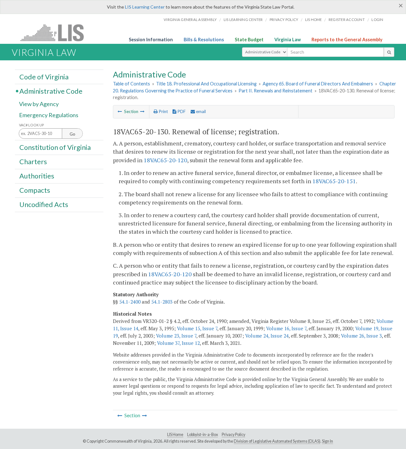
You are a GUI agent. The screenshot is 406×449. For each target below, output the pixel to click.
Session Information (151, 39)
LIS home (313, 19)
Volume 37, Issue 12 (178, 343)
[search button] (389, 52)
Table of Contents (131, 83)
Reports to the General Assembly (347, 39)
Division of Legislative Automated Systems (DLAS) (277, 441)
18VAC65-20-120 (165, 160)
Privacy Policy (284, 19)
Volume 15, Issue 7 (197, 328)
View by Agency (39, 103)
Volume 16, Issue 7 (286, 328)
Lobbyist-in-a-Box (202, 434)
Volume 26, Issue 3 (361, 335)
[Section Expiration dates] (120, 111)
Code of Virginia (44, 76)
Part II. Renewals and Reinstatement (275, 90)
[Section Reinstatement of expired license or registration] (142, 111)
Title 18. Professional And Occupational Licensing (206, 83)
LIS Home (175, 434)
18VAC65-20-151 (334, 181)
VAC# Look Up (31, 125)
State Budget (249, 39)
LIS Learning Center (145, 7)
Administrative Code (50, 91)
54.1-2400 (130, 301)
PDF (181, 111)
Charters (33, 161)
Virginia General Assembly (190, 19)
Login (377, 19)
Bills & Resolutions (204, 39)
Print (163, 111)
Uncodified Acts (43, 204)
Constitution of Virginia (55, 147)
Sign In (327, 441)
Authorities (36, 176)
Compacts (34, 190)
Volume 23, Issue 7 (176, 335)
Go (72, 134)
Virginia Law (287, 39)
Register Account (347, 19)
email (200, 111)
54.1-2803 (162, 301)
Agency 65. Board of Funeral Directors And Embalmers (318, 83)
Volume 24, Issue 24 (267, 335)
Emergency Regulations (48, 114)
